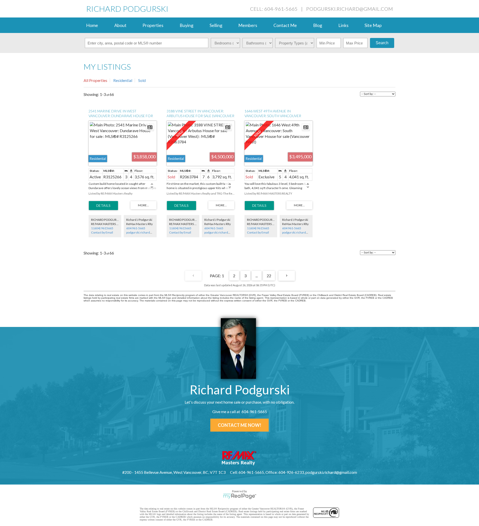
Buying (186, 25)
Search (382, 43)
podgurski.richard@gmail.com (349, 9)
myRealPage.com (239, 496)
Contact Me (285, 25)
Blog (317, 25)
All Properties (95, 80)
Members (247, 25)
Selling (216, 25)
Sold (142, 80)
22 (269, 275)
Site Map (373, 25)
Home (92, 25)
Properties (152, 25)
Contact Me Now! (239, 425)
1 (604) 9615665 (102, 228)
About (120, 25)
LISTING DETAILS (103, 205)
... (256, 275)
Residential (122, 80)
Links (343, 25)
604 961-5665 (135, 228)
